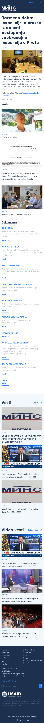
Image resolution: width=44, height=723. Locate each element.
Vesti (3, 661)
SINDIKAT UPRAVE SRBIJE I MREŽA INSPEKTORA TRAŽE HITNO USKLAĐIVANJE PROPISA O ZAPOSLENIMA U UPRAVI (22, 439)
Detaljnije (5, 240)
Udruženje (5, 653)
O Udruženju (6, 656)
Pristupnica (6, 658)
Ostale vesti (37, 403)
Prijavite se (31, 3)
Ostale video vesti (35, 530)
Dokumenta (27, 653)
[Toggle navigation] (41, 8)
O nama (4, 650)
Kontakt (25, 658)
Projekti (4, 664)
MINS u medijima (29, 650)
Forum (25, 655)
